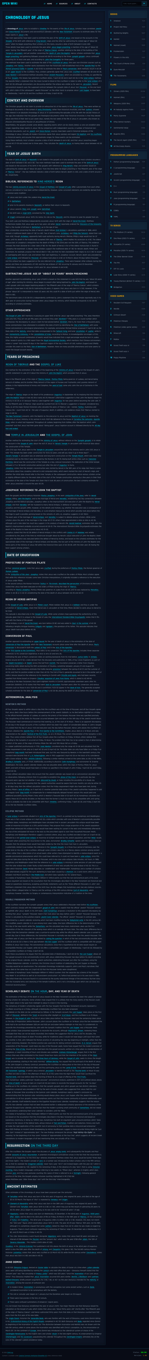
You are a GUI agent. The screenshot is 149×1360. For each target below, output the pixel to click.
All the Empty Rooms (127, 146)
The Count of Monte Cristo (127, 63)
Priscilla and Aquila (68, 675)
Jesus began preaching (61, 47)
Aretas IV (71, 532)
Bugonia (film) (127, 134)
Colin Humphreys (68, 762)
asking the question (54, 938)
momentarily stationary (18, 334)
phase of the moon (68, 777)
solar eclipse (86, 856)
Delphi (29, 663)
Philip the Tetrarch (80, 233)
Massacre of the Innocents (90, 224)
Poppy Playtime (127, 357)
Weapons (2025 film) (127, 103)
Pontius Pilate (57, 379)
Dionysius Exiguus (21, 1267)
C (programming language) (127, 167)
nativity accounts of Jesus (23, 187)
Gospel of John (27, 443)
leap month (19, 752)
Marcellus (94, 590)
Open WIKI (10, 4)
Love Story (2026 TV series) (127, 275)
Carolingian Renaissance (15, 1334)
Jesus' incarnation (41, 1277)
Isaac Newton (11, 75)
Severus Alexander (17, 1242)
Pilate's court (43, 605)
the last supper (51, 942)
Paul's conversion (70, 69)
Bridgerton (127, 287)
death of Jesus (65, 143)
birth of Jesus (64, 38)
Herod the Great (48, 197)
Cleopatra (56, 1249)
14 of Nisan (66, 1015)
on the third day (44, 1145)
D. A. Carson (86, 1043)
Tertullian (14, 1196)
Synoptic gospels (84, 440)
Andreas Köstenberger (68, 1052)
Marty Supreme (127, 115)
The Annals (53, 583)
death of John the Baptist (59, 53)
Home (49, 4)
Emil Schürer (61, 230)
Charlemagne (11, 1337)
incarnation (79, 1274)
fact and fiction (60, 1123)
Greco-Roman (14, 32)
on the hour (39, 991)
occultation (80, 331)
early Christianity (44, 109)
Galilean (76, 605)
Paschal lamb (80, 1071)
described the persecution (69, 583)
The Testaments (127, 75)
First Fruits (81, 1077)
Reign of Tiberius (17, 364)
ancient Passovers (56, 75)
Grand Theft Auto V (127, 351)
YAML (127, 216)
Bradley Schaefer (67, 841)
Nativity (23, 331)
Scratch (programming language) (127, 180)
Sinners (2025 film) (127, 91)
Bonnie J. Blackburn (79, 1277)
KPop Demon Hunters (127, 121)
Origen (64, 1199)
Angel (12, 217)
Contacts (92, 4)
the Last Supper (86, 954)
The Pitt (127, 262)
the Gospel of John (59, 435)
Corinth (30, 69)
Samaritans (40, 926)
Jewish (98, 28)
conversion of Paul (40, 691)
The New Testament (14, 416)
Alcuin (54, 1334)
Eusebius (9, 1246)
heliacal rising (61, 331)
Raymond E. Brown (75, 1030)
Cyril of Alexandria (80, 890)
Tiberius (11, 172)
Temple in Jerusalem (14, 53)
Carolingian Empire (74, 1337)
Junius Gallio (83, 657)
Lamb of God (71, 1068)
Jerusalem (87, 84)
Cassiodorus (91, 1252)
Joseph (34, 209)
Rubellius (24, 1220)
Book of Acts (75, 688)
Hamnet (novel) (127, 45)
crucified (76, 72)
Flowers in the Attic (127, 57)
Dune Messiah (127, 69)
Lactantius (17, 1252)
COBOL (127, 210)
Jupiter (91, 331)
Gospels (9, 41)
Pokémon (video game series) (127, 327)
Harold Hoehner (75, 523)
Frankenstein (127, 51)
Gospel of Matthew (47, 187)
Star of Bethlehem (81, 325)
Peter (93, 838)
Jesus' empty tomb (58, 1151)
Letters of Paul (40, 647)
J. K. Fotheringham (37, 755)
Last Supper (84, 90)
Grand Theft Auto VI (127, 345)
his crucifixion (96, 134)
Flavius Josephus (48, 495)
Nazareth (33, 159)
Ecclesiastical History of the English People (27, 1321)
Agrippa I (49, 626)
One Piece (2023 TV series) (127, 238)
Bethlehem (16, 201)
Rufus (14, 1220)
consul (45, 1270)
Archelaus (65, 233)
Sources (63, 4)
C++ (127, 186)
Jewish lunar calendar (49, 917)
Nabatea (81, 532)
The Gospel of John (13, 316)
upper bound (16, 72)
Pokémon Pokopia (127, 321)
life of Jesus (69, 28)
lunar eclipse (89, 78)
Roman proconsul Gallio (15, 69)
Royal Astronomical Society (55, 340)
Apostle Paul (90, 66)
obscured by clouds (48, 780)
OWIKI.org (10, 1353)
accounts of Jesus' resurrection (24, 1155)
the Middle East (37, 875)
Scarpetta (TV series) (127, 244)
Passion (36, 1239)
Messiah (59, 217)
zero (41, 1161)
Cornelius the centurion (83, 419)
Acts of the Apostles (64, 647)
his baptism (81, 134)
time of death (14, 1083)
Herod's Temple (61, 443)
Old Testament (11, 1071)
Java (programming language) (127, 198)
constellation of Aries (42, 334)
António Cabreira (35, 758)
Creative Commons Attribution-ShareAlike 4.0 (33, 1356)
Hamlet (127, 39)
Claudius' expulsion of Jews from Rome (53, 678)
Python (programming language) (127, 161)
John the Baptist (78, 282)
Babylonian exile (76, 920)
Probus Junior (41, 1274)
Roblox (127, 339)
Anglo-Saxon (14, 1318)
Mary (24, 209)
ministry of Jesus (66, 370)
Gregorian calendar (35, 1164)
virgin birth (27, 213)
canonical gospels (19, 568)
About (77, 4)
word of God (57, 385)
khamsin (69, 872)
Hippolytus (14, 1214)
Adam (17, 1217)
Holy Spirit (50, 213)
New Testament (66, 32)
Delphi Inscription (16, 663)
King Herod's (41, 41)
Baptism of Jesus (79, 416)
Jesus (21, 28)
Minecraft (127, 333)
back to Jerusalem (53, 684)
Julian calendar (93, 1267)
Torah (35, 1015)
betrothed (46, 209)
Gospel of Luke (65, 187)
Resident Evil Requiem (127, 302)
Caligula (38, 626)
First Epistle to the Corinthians (23, 651)
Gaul (74, 623)
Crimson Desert (127, 315)
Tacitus (20, 66)
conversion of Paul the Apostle (18, 644)
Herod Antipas (38, 517)
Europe (33, 1330)
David (25, 869)
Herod (58, 224)
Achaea (94, 657)
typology (21, 1071)
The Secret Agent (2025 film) (127, 140)
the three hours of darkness (47, 1058)
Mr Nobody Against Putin (127, 109)
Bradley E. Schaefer (13, 762)
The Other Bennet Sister (127, 256)
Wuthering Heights (127, 33)
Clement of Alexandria (19, 1203)
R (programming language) (127, 204)
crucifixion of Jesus (60, 62)
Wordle (127, 308)
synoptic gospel (78, 56)
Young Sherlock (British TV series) (127, 281)
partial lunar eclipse (28, 838)
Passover (83, 87)
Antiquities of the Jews (74, 495)
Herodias (63, 499)
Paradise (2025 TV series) (127, 250)
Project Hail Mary (127, 27)
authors (89, 109)
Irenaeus (54, 1199)
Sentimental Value (127, 127)
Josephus (9, 66)
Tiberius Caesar (51, 50)
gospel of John (49, 908)
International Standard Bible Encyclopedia (68, 617)
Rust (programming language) (127, 192)
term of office (23, 789)
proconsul (57, 669)
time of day (20, 1049)
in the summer (82, 623)
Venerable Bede (37, 1318)
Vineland (127, 20)
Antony (45, 1249)
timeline (43, 28)
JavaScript (127, 174)
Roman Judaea (12, 571)
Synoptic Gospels (57, 847)
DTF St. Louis (127, 268)
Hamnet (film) (127, 97)
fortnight (77, 1173)
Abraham (62, 319)
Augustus (58, 394)
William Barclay (52, 1061)
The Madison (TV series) (127, 232)
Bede (92, 1287)
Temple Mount (77, 456)
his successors (26, 1337)
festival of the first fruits (37, 734)
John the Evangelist (53, 59)
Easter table (43, 1267)
